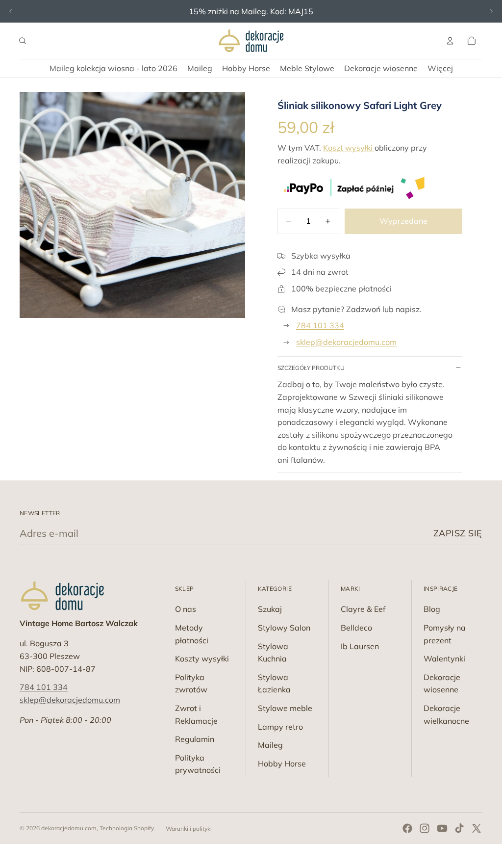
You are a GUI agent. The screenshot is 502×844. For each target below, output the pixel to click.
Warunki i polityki (189, 828)
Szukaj (270, 609)
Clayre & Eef (363, 609)
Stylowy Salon (284, 628)
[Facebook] (407, 828)
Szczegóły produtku (311, 367)
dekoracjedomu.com (69, 828)
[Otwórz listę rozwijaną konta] (450, 41)
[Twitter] (476, 828)
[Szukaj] (22, 41)
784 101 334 (320, 325)
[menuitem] (440, 68)
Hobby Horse (282, 763)
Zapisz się (457, 533)
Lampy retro (280, 727)
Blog (432, 609)
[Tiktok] (459, 828)
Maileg (270, 745)
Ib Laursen (360, 646)
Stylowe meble (285, 708)
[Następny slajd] (491, 11)
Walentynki (444, 658)
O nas (185, 609)
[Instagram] (424, 828)
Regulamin (194, 739)
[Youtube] (442, 828)
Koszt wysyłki (349, 148)
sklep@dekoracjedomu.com (346, 342)
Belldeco (356, 628)
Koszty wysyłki (202, 658)
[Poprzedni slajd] (11, 11)
